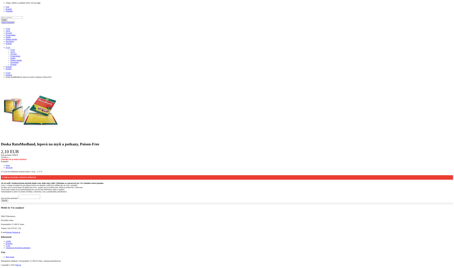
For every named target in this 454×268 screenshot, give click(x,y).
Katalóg (9, 69)
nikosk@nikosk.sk (13, 232)
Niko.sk (18, 265)
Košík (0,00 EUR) (8, 22)
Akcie (8, 31)
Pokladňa (9, 11)
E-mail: (3, 232)
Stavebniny (10, 41)
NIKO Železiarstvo (8, 216)
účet (38, 3)
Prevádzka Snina (7, 220)
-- (9, 157)
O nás (8, 246)
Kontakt (9, 9)
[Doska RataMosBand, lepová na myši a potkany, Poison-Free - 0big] (30, 138)
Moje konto (10, 257)
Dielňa (8, 37)
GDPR (8, 241)
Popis (8, 165)
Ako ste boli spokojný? (9, 198)
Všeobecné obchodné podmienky (18, 248)
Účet (7, 7)
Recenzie (9, 168)
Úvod (8, 29)
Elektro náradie (11, 39)
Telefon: (4, 228)
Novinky (9, 33)
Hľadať (4, 20)
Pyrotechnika (10, 35)
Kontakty (9, 244)
